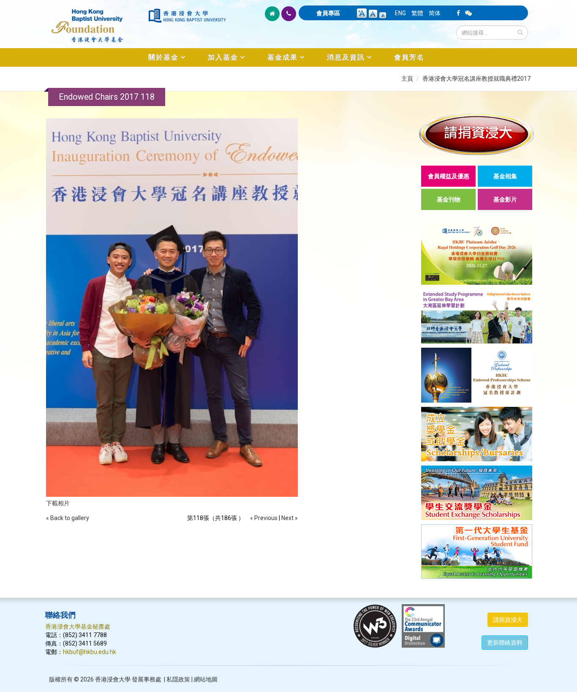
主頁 (407, 78)
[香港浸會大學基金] (96, 21)
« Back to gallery (67, 518)
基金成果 (282, 57)
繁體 (417, 13)
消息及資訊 (346, 57)
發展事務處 (146, 679)
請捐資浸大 (508, 619)
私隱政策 (178, 679)
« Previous (264, 518)
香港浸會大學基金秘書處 (77, 626)
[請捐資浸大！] (476, 133)
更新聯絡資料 (505, 642)
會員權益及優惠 (448, 176)
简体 (435, 13)
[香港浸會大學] (187, 15)
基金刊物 (448, 199)
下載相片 (58, 503)
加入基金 (223, 57)
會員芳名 (409, 57)
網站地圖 (206, 679)
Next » (289, 518)
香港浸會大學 (113, 679)
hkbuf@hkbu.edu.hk (89, 651)
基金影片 (505, 199)
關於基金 (163, 57)
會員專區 (328, 13)
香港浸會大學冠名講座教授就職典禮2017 (476, 78)
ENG (400, 13)
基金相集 (505, 176)
